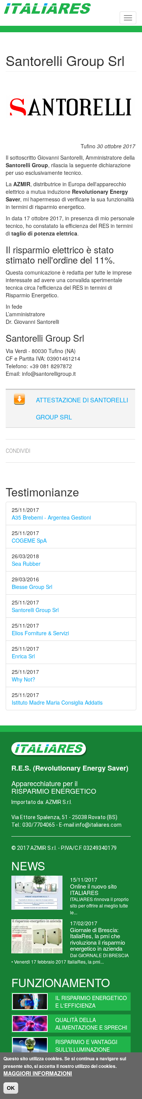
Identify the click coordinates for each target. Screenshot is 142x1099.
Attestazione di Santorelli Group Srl (82, 408)
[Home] (47, 8)
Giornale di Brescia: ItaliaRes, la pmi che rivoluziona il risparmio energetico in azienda (97, 939)
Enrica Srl (23, 656)
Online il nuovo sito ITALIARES (93, 889)
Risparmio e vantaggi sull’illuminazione (86, 1045)
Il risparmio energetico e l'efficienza (91, 1001)
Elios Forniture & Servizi (40, 633)
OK (11, 1088)
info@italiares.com (98, 825)
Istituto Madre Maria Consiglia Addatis (57, 702)
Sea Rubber (26, 563)
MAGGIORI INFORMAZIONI (37, 1073)
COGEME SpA (29, 540)
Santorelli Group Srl (35, 610)
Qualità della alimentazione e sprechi (91, 1023)
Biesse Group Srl (32, 586)
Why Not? (23, 679)
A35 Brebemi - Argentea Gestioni (51, 517)
